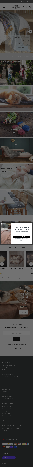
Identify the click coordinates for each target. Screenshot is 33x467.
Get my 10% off (22, 236)
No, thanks (21, 240)
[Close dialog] (31, 224)
